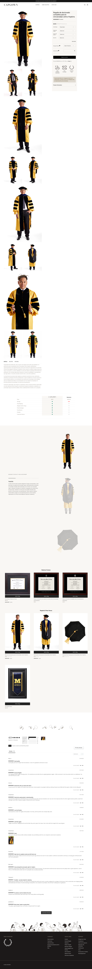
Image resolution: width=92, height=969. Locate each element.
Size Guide (74, 41)
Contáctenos (80, 941)
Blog (48, 948)
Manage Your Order (82, 939)
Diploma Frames (68, 953)
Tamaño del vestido (55, 31)
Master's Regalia (68, 944)
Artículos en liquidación (69, 955)
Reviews (17, 361)
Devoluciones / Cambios (83, 951)
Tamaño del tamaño (55, 34)
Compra (66, 939)
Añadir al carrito (64, 57)
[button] (80, 765)
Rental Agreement (81, 953)
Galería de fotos (51, 942)
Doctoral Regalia (68, 941)
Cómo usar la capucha (82, 942)
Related (11, 361)
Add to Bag (17, 596)
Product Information (57, 85)
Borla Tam (54, 37)
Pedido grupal (81, 948)
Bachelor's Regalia (68, 946)
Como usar (54, 4)
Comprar (37, 4)
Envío (79, 949)
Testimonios (50, 941)
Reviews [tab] (10, 751)
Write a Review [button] (79, 747)
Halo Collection (68, 951)
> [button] (46, 912)
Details (5, 361)
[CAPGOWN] (11, 4)
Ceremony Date (55, 50)
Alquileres (67, 942)
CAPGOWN (9, 964)
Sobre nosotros (45, 4)
